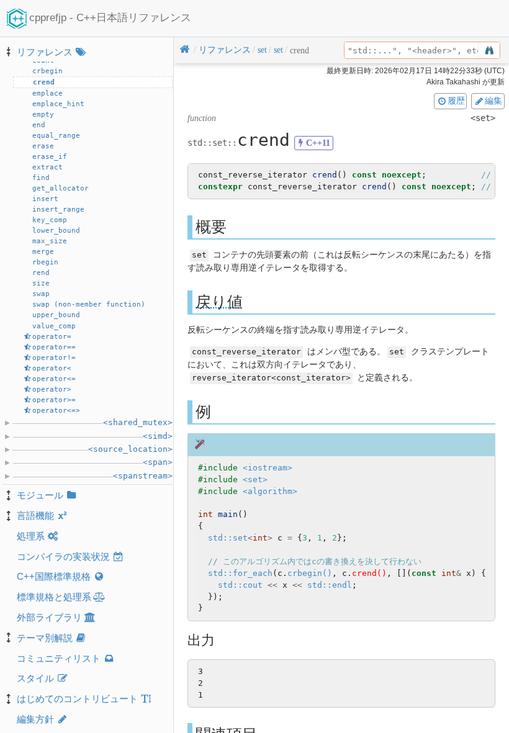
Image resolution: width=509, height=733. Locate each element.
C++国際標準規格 (54, 576)
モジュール (40, 495)
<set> (255, 479)
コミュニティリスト (59, 658)
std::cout (240, 585)
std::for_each (240, 573)
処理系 (31, 536)
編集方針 (35, 719)
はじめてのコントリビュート (77, 698)
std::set (228, 537)
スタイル (35, 678)
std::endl (329, 585)
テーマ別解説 (45, 637)
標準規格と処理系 (54, 596)
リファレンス (45, 52)
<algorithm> (270, 491)
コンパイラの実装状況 (63, 556)
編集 (493, 101)
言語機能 (35, 515)
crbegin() (309, 573)
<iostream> (267, 467)
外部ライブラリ (49, 617)
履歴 (456, 101)
